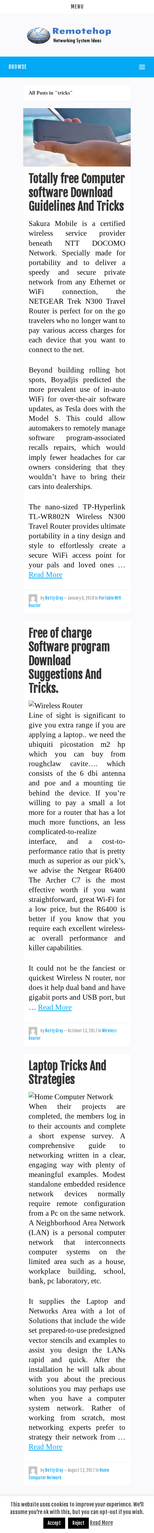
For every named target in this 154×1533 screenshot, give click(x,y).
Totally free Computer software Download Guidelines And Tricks (77, 192)
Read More (45, 574)
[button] (77, 7)
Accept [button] (54, 1523)
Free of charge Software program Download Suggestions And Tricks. (69, 661)
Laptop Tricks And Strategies (67, 1073)
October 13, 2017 (82, 1030)
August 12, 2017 (81, 1470)
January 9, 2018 (81, 598)
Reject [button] (78, 1523)
